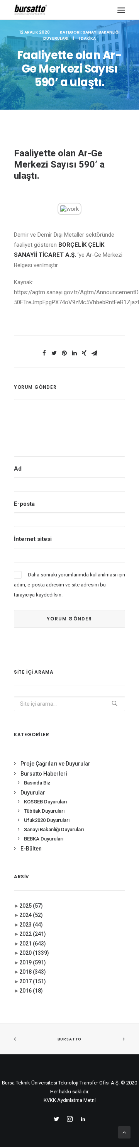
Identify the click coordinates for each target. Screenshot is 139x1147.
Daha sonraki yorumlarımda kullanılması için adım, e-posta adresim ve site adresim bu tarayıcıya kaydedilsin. (69, 585)
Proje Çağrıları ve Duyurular (55, 764)
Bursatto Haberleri (43, 774)
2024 (31, 915)
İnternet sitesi (33, 538)
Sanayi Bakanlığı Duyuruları (54, 829)
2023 (31, 925)
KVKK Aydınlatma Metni (70, 1100)
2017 (32, 981)
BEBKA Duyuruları (43, 839)
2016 (31, 991)
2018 (32, 972)
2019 (32, 962)
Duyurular (32, 793)
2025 (31, 906)
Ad (18, 468)
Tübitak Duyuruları (44, 811)
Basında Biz (37, 783)
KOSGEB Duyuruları (45, 802)
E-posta (24, 503)
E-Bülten (31, 848)
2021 (32, 943)
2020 (34, 953)
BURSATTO (69, 1039)
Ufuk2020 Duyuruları (47, 820)
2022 (32, 934)
